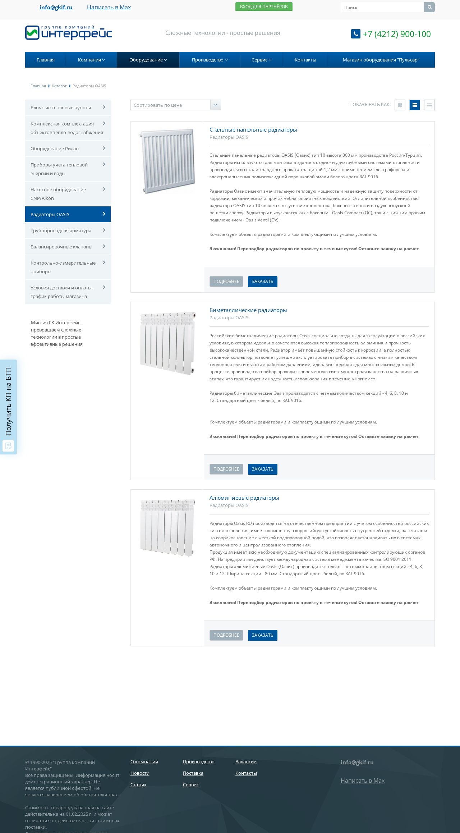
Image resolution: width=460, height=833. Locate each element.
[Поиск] (429, 7)
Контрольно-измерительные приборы (63, 267)
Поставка (193, 773)
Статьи (138, 784)
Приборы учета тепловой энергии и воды (59, 169)
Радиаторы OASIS (50, 214)
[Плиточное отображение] (400, 105)
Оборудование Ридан (55, 148)
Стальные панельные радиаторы (253, 129)
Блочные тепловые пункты (61, 107)
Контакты (305, 59)
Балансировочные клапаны (61, 246)
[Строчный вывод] (414, 105)
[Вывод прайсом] (429, 105)
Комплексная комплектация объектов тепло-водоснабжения (67, 128)
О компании (144, 761)
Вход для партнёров (264, 7)
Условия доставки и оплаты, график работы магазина (62, 291)
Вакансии (246, 761)
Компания (90, 59)
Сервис (260, 59)
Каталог (59, 85)
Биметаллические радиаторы (248, 309)
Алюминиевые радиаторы (244, 497)
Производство (208, 59)
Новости (140, 773)
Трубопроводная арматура (61, 230)
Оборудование (146, 59)
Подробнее (226, 281)
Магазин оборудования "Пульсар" (381, 59)
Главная (46, 59)
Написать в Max (109, 7)
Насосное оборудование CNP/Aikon (58, 193)
